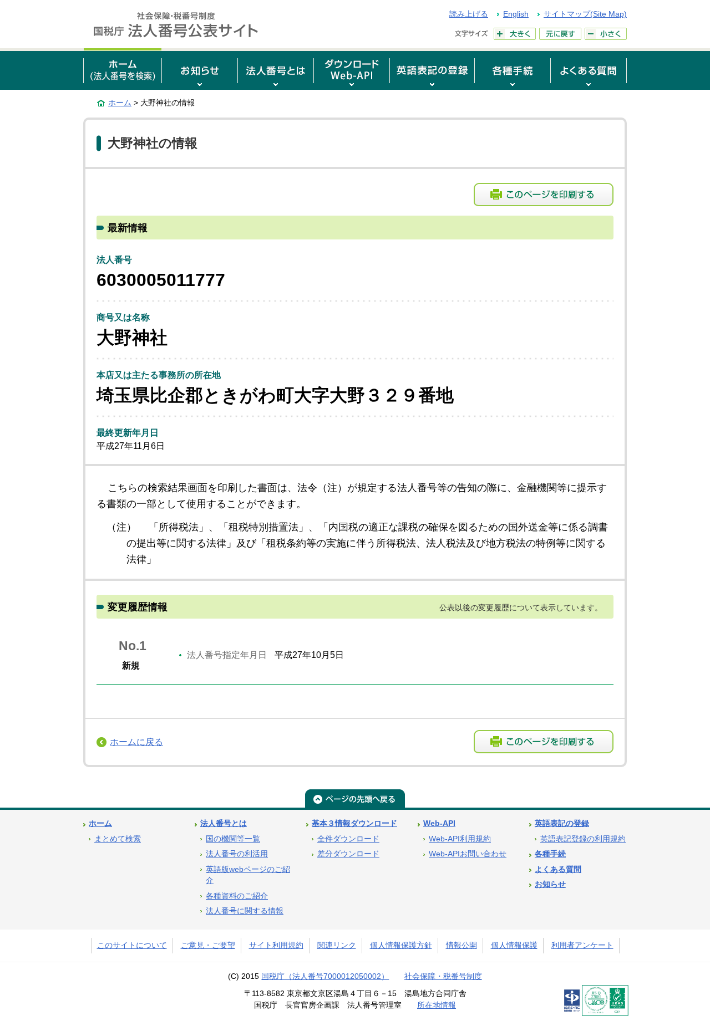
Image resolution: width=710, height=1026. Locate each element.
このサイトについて (132, 945)
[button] (199, 69)
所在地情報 (436, 1005)
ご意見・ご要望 (208, 945)
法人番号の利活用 (237, 854)
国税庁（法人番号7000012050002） (325, 976)
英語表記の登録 (562, 823)
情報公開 (461, 945)
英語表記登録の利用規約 (583, 839)
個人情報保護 (514, 945)
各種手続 (550, 854)
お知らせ (550, 884)
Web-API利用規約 (460, 839)
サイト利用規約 (276, 945)
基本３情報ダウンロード (354, 823)
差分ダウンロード (348, 854)
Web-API (439, 823)
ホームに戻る (136, 742)
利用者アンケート (582, 945)
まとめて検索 (117, 839)
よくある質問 (558, 869)
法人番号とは (223, 823)
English (516, 13)
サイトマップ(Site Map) (585, 13)
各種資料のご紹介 (237, 896)
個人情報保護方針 (401, 945)
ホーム (119, 102)
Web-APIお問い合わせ (467, 854)
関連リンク (336, 945)
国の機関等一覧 (233, 839)
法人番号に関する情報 (244, 911)
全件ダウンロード (348, 839)
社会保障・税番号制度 (443, 976)
